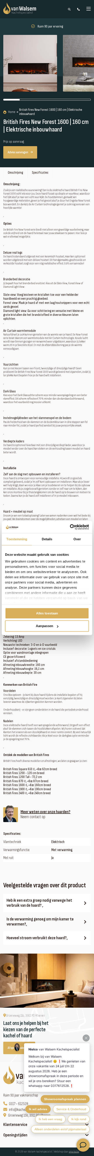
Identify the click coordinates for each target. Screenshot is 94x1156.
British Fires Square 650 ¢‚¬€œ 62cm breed (30, 769)
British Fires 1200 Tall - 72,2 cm (22, 777)
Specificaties (40, 173)
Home (11, 112)
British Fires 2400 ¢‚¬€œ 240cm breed (26, 793)
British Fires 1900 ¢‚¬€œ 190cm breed (27, 789)
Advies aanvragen (18, 152)
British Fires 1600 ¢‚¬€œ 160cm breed (27, 785)
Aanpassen (44, 626)
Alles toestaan (47, 613)
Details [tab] (47, 539)
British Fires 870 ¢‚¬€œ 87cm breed (25, 781)
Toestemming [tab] (16, 539)
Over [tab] (77, 539)
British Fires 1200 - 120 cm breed (23, 773)
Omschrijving (15, 173)
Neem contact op (33, 816)
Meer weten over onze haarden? (45, 811)
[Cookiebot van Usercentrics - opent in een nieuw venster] (70, 527)
